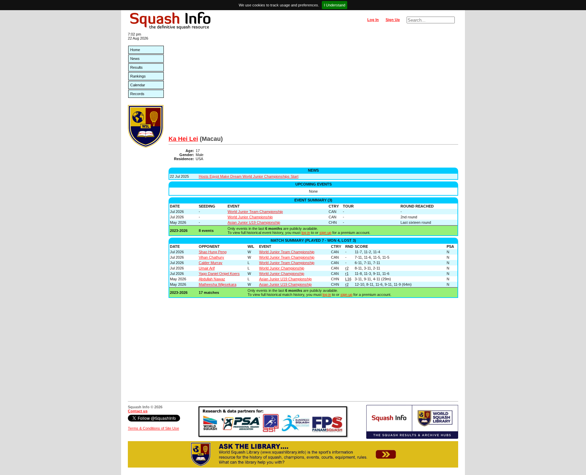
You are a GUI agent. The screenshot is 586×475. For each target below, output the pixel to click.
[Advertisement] (313, 84)
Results (136, 67)
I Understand (334, 5)
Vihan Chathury (211, 257)
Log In (373, 20)
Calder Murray (210, 263)
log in (305, 233)
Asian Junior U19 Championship (254, 222)
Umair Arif (207, 268)
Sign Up (393, 20)
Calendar (137, 85)
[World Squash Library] (145, 146)
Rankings (138, 76)
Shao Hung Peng (213, 252)
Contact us (138, 411)
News (135, 59)
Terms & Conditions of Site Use (153, 428)
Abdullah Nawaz (212, 279)
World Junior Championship (250, 217)
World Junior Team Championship (255, 212)
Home (135, 50)
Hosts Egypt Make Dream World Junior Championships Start (248, 176)
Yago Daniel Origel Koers (219, 274)
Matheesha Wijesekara (217, 284)
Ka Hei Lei (183, 138)
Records (137, 94)
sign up (325, 233)
